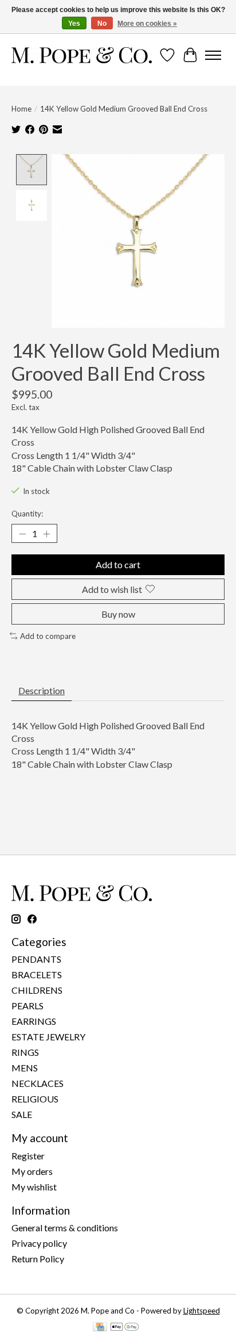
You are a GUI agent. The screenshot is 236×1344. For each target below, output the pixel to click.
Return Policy (37, 1258)
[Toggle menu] (213, 55)
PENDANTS (36, 959)
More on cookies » (147, 24)
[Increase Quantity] (46, 533)
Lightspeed (201, 1310)
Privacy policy (39, 1243)
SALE (21, 1114)
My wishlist (34, 1186)
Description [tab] (41, 690)
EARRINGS (33, 1021)
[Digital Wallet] (125, 1327)
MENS (24, 1067)
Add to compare (48, 636)
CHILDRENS (36, 990)
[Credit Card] (100, 1327)
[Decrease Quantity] (22, 533)
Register (28, 1155)
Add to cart (118, 564)
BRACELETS (36, 974)
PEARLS (27, 1005)
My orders (32, 1171)
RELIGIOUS (34, 1098)
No (102, 24)
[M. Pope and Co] (81, 55)
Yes (74, 24)
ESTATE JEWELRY (48, 1036)
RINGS (25, 1052)
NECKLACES (37, 1083)
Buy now (118, 613)
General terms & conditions (64, 1227)
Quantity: (27, 513)
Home (21, 108)
